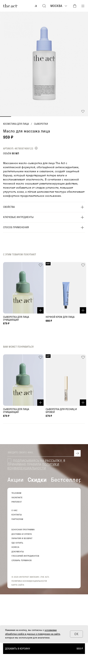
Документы (17, 551)
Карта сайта (17, 585)
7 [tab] (71, 116)
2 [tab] (16, 116)
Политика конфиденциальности (29, 581)
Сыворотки (41, 123)
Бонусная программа (23, 529)
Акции (15, 479)
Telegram (16, 493)
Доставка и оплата (21, 534)
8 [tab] (82, 116)
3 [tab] (27, 116)
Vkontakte (17, 497)
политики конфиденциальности (33, 466)
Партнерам (17, 519)
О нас (14, 510)
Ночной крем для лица (60, 317)
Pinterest (16, 502)
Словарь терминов (21, 560)
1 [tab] (5, 116)
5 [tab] (49, 116)
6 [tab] (60, 116)
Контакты (16, 515)
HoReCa (15, 547)
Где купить (17, 543)
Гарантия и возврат (21, 538)
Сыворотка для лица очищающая (16, 318)
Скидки (37, 479)
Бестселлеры (68, 479)
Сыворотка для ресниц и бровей (61, 411)
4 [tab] (38, 116)
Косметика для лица (16, 123)
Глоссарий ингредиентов (25, 556)
